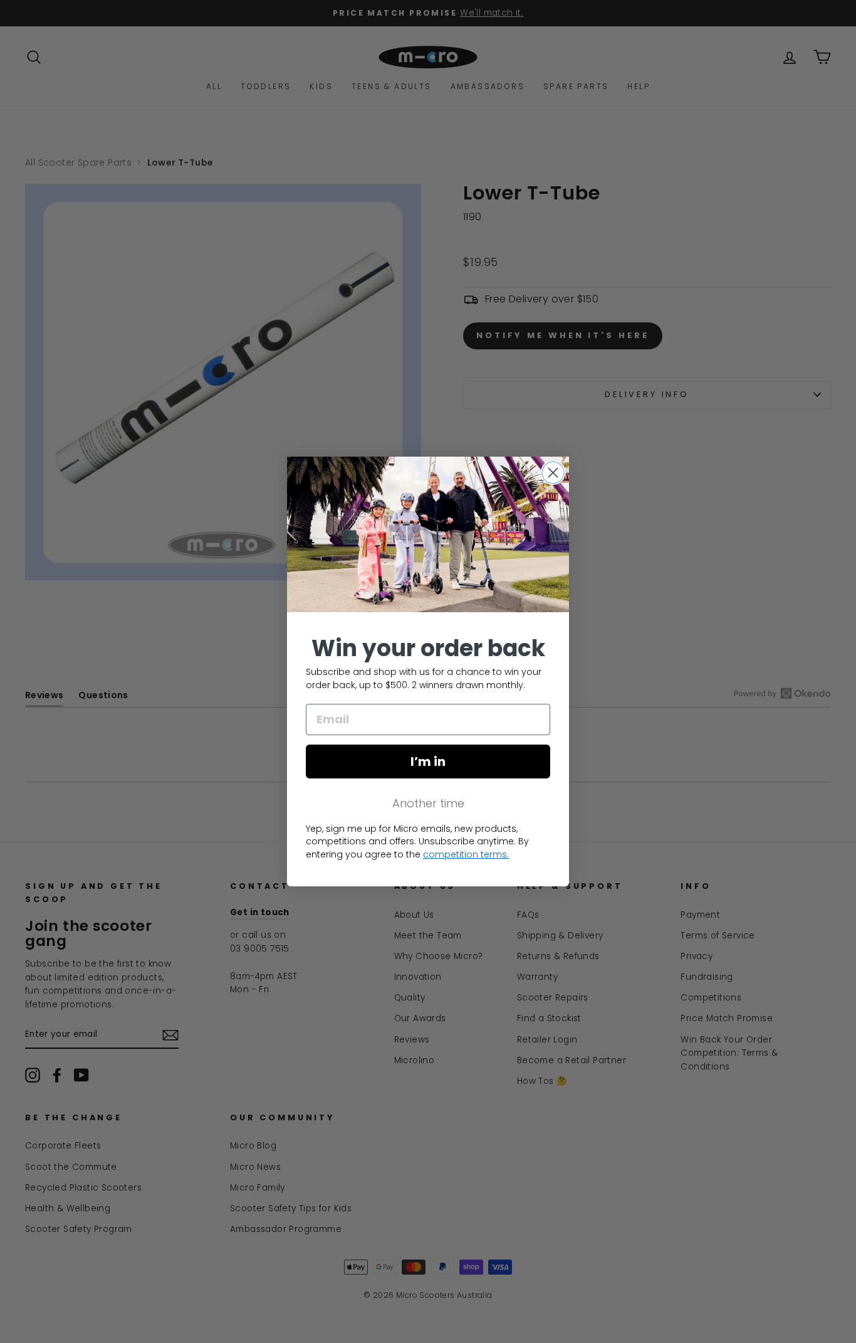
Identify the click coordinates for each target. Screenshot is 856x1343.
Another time (428, 803)
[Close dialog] (553, 473)
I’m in (428, 761)
